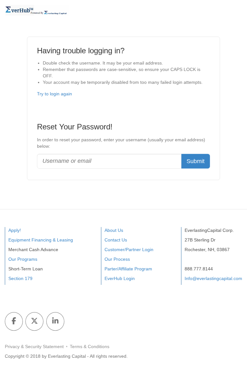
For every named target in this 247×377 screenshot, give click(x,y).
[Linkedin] (55, 321)
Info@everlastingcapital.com (213, 278)
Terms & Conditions (89, 346)
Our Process (117, 259)
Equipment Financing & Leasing (40, 239)
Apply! (14, 230)
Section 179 (20, 278)
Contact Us (116, 239)
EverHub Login (120, 278)
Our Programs (22, 259)
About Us (114, 230)
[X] (34, 321)
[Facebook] (14, 321)
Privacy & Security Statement (34, 346)
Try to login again (54, 93)
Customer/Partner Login (129, 249)
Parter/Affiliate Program (128, 268)
